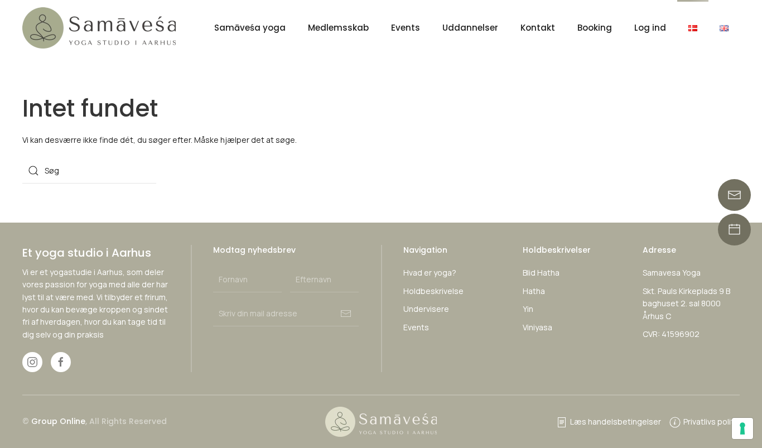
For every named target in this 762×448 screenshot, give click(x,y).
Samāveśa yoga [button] (250, 27)
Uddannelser (470, 27)
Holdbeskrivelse (433, 291)
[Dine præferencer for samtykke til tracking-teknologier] (742, 428)
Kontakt (537, 27)
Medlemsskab (338, 27)
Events (405, 27)
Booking (594, 27)
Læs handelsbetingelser (615, 421)
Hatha (534, 291)
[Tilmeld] (346, 313)
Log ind (650, 27)
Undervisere (426, 309)
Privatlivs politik (711, 421)
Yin (528, 309)
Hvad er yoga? (429, 272)
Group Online (58, 421)
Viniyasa (537, 327)
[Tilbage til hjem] (100, 28)
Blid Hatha (541, 272)
